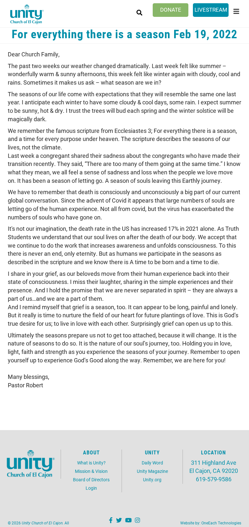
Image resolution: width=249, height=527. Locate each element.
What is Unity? (91, 463)
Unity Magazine (152, 471)
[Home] (27, 14)
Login (91, 488)
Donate (170, 9)
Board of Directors (91, 479)
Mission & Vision (91, 471)
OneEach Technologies (221, 522)
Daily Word (152, 463)
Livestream (211, 9)
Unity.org (152, 479)
